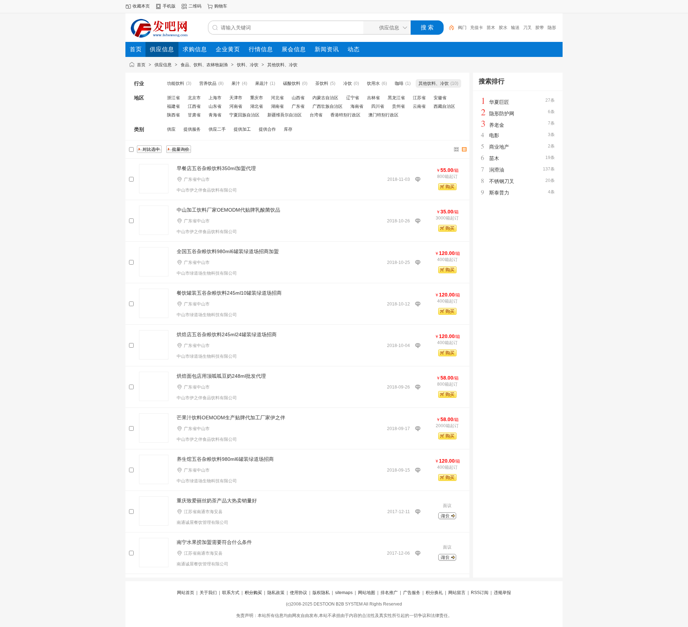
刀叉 (527, 27)
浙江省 (173, 97)
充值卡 (476, 27)
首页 (141, 64)
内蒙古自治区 (325, 97)
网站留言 (456, 592)
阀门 (462, 27)
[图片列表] (456, 149)
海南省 (356, 106)
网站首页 (185, 592)
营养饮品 (207, 83)
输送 (515, 27)
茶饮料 (321, 83)
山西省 (298, 97)
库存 (288, 129)
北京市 (194, 97)
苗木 (491, 27)
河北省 (277, 97)
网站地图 (366, 592)
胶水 (503, 27)
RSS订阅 (479, 592)
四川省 (377, 106)
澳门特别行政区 (383, 114)
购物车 (220, 6)
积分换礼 (434, 592)
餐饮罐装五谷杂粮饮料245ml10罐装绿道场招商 (229, 293)
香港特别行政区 (345, 114)
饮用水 (373, 83)
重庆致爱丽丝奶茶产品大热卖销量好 (217, 500)
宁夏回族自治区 (244, 114)
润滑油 (496, 170)
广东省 (298, 106)
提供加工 (242, 129)
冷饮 (347, 83)
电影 (494, 135)
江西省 (194, 106)
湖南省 (277, 106)
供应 (171, 129)
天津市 (235, 97)
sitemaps (344, 592)
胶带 (539, 27)
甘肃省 (194, 114)
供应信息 (163, 64)
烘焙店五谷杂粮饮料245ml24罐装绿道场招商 (227, 334)
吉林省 (373, 97)
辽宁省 (352, 97)
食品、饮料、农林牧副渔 (204, 64)
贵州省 (398, 106)
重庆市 (256, 97)
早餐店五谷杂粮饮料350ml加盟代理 (216, 168)
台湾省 (316, 114)
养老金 (496, 125)
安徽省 (440, 97)
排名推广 (389, 592)
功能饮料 (175, 83)
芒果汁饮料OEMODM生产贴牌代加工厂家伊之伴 (231, 417)
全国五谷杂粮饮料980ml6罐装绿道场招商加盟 (228, 251)
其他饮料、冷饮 (282, 64)
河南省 (235, 106)
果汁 (235, 83)
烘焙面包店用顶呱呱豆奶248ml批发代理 (221, 376)
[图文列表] (464, 149)
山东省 (215, 106)
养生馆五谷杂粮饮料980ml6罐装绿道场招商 (225, 459)
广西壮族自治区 (327, 106)
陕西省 (173, 114)
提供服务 (192, 129)
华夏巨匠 (499, 102)
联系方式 (230, 592)
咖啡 (399, 83)
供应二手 (217, 129)
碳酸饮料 (291, 83)
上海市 (215, 97)
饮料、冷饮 (247, 64)
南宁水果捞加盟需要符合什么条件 (214, 542)
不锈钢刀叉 (501, 181)
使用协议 (298, 592)
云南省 (419, 106)
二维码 (194, 6)
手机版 (169, 6)
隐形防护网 (501, 113)
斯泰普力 (499, 193)
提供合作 (267, 129)
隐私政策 (276, 592)
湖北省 (256, 106)
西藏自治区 (444, 106)
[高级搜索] (449, 27)
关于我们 (208, 592)
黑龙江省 (396, 97)
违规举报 (502, 592)
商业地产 (499, 147)
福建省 (173, 106)
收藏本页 (141, 6)
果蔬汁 (261, 83)
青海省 (215, 114)
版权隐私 (321, 592)
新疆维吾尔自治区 (284, 114)
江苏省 (419, 97)
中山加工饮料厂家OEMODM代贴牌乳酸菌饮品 (228, 210)
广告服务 (411, 592)
